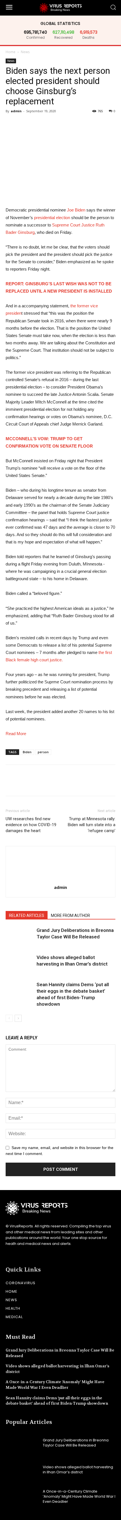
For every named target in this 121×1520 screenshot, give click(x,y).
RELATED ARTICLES (26, 915)
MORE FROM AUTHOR (70, 915)
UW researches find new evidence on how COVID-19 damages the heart (31, 824)
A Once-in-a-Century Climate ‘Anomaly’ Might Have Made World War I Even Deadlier (55, 1384)
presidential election (52, 217)
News (25, 51)
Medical (14, 1317)
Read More (16, 733)
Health (13, 1308)
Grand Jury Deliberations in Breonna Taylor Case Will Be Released (76, 1442)
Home (10, 51)
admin (16, 111)
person (43, 752)
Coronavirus (20, 1283)
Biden (27, 752)
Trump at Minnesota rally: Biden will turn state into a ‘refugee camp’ (91, 824)
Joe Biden (75, 210)
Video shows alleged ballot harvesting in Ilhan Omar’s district (78, 1469)
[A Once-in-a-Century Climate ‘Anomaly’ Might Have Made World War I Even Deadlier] (22, 1496)
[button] (113, 8)
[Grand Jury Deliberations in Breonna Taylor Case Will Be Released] (20, 937)
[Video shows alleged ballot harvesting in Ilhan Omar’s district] (20, 964)
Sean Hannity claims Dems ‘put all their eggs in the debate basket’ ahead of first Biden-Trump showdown (57, 1400)
